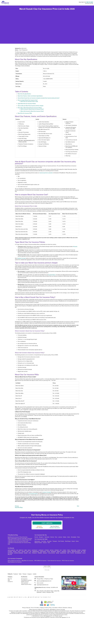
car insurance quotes (33, 493)
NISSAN (26, 553)
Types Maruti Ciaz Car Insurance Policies (27, 103)
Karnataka (49, 541)
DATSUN (52, 550)
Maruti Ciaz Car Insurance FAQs (25, 113)
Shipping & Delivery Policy (46, 607)
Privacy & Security (26, 607)
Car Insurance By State (41, 539)
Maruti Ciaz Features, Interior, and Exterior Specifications (30, 96)
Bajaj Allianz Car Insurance (27, 560)
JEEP (27, 551)
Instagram (29, 574)
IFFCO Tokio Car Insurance (68, 560)
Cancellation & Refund (57, 607)
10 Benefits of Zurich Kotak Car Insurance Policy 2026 (19, 539)
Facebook (15, 574)
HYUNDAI (10, 551)
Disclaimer (65, 607)
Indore (68, 537)
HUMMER (84, 550)
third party (75, 246)
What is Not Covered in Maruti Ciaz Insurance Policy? (32, 111)
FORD (68, 550)
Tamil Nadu (43, 541)
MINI (84, 551)
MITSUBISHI (10, 553)
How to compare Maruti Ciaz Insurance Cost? (28, 100)
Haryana (45, 542)
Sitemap (70, 607)
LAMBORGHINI (35, 551)
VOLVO (83, 553)
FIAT (61, 550)
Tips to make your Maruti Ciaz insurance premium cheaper (30, 105)
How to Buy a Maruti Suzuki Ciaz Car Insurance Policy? (30, 107)
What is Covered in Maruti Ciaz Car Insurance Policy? (32, 109)
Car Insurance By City (41, 535)
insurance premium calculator (46, 172)
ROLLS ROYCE (51, 553)
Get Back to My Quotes (55, 527)
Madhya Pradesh (38, 542)
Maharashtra (37, 541)
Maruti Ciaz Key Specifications (24, 93)
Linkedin (34, 574)
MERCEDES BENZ (76, 551)
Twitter (20, 574)
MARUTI (59, 551)
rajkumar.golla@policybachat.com (44, 581)
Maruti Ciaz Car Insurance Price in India (29, 101)
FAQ (9, 580)
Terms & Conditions (35, 607)
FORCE (64, 550)
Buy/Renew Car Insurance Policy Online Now (17, 537)
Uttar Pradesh (61, 541)
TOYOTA (72, 553)
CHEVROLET (35, 550)
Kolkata (64, 537)
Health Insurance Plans (26, 584)
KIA (30, 551)
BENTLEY (21, 550)
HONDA (79, 550)
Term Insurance (24, 583)
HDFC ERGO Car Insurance (40, 560)
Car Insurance (24, 578)
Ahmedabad (73, 537)
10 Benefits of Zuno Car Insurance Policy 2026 (18, 541)
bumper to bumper (22, 258)
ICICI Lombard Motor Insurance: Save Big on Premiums (20, 538)
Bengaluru (41, 537)
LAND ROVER (43, 551)
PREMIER (40, 553)
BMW (25, 550)
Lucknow (60, 537)
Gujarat (73, 541)
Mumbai (36, 537)
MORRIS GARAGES (18, 553)
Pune (56, 537)
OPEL (29, 553)
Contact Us (10, 581)
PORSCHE (34, 553)
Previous (17, 506)
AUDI (17, 550)
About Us (10, 578)
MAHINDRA (53, 551)
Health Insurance (25, 581)
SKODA (57, 553)
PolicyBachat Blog (13, 535)
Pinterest (24, 574)
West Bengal (68, 541)
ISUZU (19, 551)
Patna (78, 537)
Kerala (77, 541)
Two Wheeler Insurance (26, 580)
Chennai (52, 537)
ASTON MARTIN (11, 550)
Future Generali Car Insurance (54, 560)
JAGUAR (23, 551)
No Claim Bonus (51, 274)
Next (78, 506)
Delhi (49, 542)
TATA (68, 553)
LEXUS (48, 551)
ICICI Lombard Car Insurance (14, 560)
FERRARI (57, 550)
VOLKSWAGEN (78, 553)
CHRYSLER (40, 550)
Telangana (55, 541)
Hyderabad (47, 537)
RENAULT (45, 553)
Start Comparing (47, 523)
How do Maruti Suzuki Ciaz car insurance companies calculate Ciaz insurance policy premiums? (38, 98)
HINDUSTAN (73, 550)
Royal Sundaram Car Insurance (15, 562)
